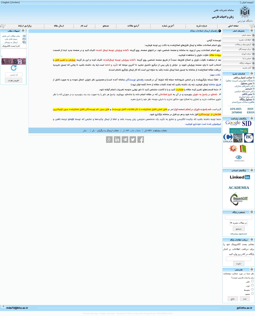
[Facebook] (140, 139)
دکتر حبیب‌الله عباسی (244, 91)
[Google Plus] (109, 139)
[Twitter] (133, 139)
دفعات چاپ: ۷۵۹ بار (132, 130)
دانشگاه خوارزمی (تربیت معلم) (240, 80)
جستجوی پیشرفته (238, 233)
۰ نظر (85, 130)
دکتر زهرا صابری (246, 96)
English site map (107, 313)
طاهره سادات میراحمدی (243, 102)
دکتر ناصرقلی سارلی (244, 86)
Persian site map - (91, 313)
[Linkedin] (117, 139)
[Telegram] (125, 139)
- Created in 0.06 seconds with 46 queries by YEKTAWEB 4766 (143, 313)
